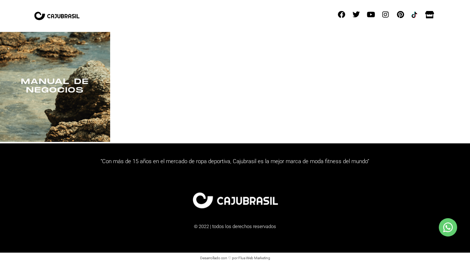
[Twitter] (356, 14)
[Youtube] (371, 14)
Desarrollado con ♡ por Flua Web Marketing (235, 258)
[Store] (429, 14)
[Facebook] (341, 14)
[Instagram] (385, 14)
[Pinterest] (400, 14)
